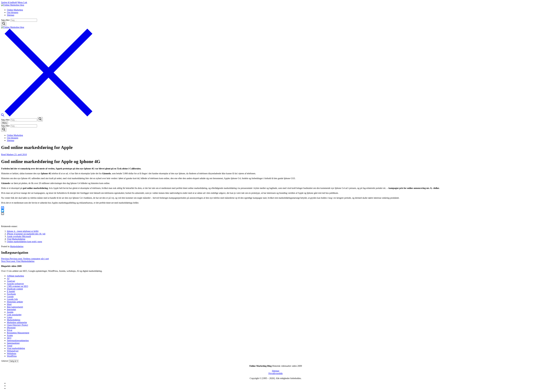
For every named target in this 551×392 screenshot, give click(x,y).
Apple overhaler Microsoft (19, 236)
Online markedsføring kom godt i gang (24, 241)
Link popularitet (14, 314)
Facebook (11, 294)
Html (9, 304)
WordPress (12, 356)
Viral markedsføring (16, 348)
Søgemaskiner (13, 343)
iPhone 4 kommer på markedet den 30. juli (26, 234)
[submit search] (40, 119)
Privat (9, 330)
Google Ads (12, 299)
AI (8, 278)
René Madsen (7, 154)
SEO (9, 338)
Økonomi (11, 327)
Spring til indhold (9, 2)
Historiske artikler (15, 301)
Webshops (11, 353)
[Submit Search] (3, 24)
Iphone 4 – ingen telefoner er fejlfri (22, 231)
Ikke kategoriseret (15, 307)
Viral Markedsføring (16, 239)
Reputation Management (18, 333)
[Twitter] (275, 210)
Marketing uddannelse (17, 322)
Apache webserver (15, 283)
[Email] (275, 213)
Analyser (11, 281)
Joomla (10, 312)
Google (10, 296)
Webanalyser (13, 351)
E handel (11, 291)
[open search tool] (46, 115)
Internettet (11, 309)
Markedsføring (16, 246)
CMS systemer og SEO (17, 286)
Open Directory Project (17, 325)
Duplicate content (15, 289)
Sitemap (275, 371)
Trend (9, 345)
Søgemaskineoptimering (18, 340)
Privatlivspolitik (275, 373)
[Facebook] (275, 207)
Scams (10, 335)
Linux (9, 317)
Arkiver (4, 361)
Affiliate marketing (15, 276)
